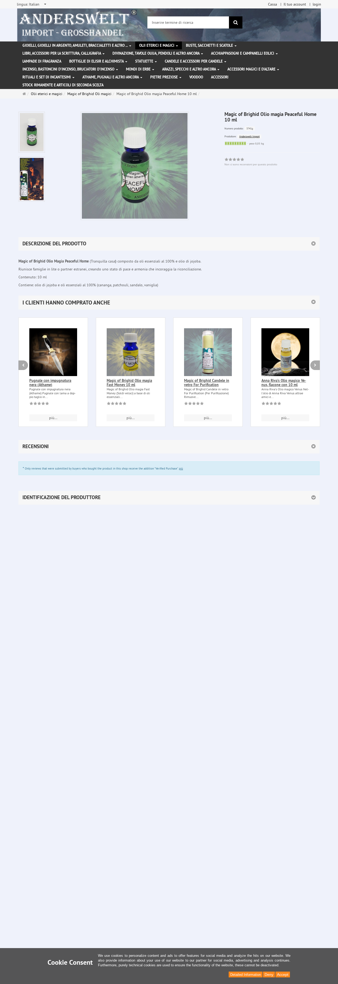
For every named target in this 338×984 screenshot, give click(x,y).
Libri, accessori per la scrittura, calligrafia (62, 53)
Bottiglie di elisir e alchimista (97, 61)
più (181, 468)
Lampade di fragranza (41, 61)
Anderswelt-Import (249, 136)
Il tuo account (295, 4)
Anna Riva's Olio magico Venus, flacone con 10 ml (283, 382)
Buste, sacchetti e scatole (210, 45)
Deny (269, 974)
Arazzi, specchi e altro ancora (189, 69)
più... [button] (53, 417)
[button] (169, 303)
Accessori (219, 77)
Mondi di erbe (139, 69)
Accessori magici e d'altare (251, 69)
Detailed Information (245, 975)
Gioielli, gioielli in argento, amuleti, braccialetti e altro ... (75, 45)
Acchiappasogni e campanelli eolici (243, 53)
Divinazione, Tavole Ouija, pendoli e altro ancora (156, 53)
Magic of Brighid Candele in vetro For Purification (206, 382)
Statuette (144, 61)
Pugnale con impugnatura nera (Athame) (50, 382)
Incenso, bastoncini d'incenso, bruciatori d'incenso (68, 69)
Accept (282, 974)
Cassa (272, 4)
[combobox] (32, 4)
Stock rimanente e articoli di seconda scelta (63, 85)
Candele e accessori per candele (194, 61)
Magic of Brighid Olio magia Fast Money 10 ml (129, 382)
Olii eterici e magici (157, 45)
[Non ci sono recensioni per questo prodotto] (39, 404)
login (317, 4)
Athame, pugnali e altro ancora (111, 77)
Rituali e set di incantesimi (47, 77)
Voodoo (196, 77)
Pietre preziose (164, 77)
